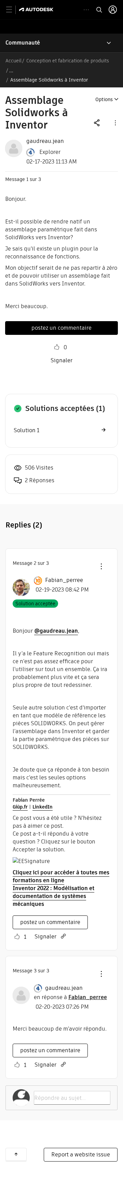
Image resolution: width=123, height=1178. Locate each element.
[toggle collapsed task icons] (86, 10)
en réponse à (70, 997)
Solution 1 (26, 430)
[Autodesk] (37, 9)
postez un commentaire (61, 328)
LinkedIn (42, 806)
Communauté (22, 43)
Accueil (13, 60)
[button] (115, 122)
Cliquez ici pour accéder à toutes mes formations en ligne (61, 876)
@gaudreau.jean (56, 631)
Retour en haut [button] (16, 1154)
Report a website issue (80, 1154)
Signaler (61, 360)
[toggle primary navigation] (12, 9)
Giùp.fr (20, 806)
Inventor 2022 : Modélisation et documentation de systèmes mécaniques (53, 896)
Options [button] (104, 99)
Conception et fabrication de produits (67, 60)
